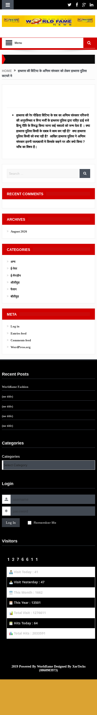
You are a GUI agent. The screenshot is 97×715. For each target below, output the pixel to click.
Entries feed (18, 333)
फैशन (13, 289)
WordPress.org (21, 347)
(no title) (7, 396)
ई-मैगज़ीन (16, 275)
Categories (11, 456)
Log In (11, 523)
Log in (15, 326)
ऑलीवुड (15, 282)
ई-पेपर (14, 268)
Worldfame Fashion (15, 387)
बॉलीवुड (15, 296)
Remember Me (45, 523)
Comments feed (21, 340)
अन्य (13, 261)
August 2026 (19, 231)
